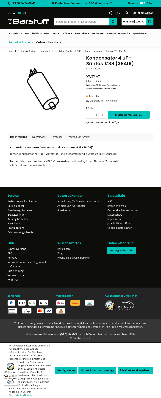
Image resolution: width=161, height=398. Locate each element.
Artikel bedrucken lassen (22, 201)
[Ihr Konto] (127, 13)
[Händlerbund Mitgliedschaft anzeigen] (126, 305)
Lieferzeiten (14, 266)
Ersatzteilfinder (17, 214)
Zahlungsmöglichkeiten (21, 232)
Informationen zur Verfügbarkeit (27, 262)
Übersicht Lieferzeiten (91, 327)
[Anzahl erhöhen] (102, 115)
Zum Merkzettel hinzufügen (105, 122)
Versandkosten (113, 85)
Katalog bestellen (18, 219)
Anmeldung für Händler (71, 206)
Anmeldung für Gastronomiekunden (78, 201)
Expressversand (17, 249)
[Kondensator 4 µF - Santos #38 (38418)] (43, 89)
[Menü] (16, 363)
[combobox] (81, 21)
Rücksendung (16, 271)
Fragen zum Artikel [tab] (78, 137)
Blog (60, 253)
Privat (149, 3)
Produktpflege (16, 228)
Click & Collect (16, 206)
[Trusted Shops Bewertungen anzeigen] (110, 305)
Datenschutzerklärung (20, 395)
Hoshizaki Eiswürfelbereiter (73, 257)
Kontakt (12, 257)
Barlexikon (63, 249)
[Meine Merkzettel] (119, 13)
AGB (109, 201)
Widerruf (13, 279)
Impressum (114, 219)
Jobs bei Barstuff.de (118, 223)
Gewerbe (133, 3)
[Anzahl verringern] (90, 115)
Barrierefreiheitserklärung (122, 210)
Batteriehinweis (116, 206)
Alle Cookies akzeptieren (135, 370)
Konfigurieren (66, 370)
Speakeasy (63, 210)
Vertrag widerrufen (121, 250)
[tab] (19, 137)
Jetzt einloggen (143, 13)
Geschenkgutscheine (20, 210)
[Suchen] (113, 21)
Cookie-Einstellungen (119, 228)
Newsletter (14, 223)
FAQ (10, 253)
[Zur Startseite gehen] (28, 21)
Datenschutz (114, 214)
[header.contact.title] (111, 13)
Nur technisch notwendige (97, 370)
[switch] (142, 3)
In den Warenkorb (126, 115)
